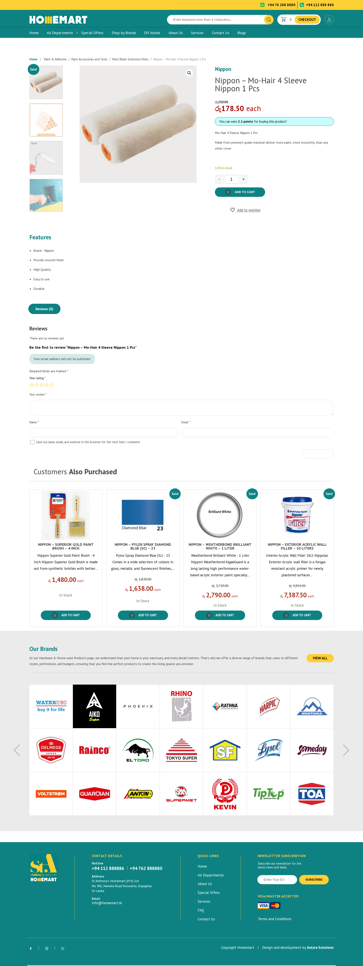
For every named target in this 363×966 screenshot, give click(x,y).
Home (34, 32)
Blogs (241, 32)
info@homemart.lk (107, 903)
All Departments (60, 32)
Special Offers (92, 32)
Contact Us (220, 32)
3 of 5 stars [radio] (41, 385)
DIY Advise (152, 32)
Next (346, 750)
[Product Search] (269, 19)
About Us (175, 32)
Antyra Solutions (320, 947)
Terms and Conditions (274, 918)
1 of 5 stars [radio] (31, 385)
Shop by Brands (124, 32)
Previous (16, 750)
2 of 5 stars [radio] (36, 385)
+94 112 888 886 (320, 4)
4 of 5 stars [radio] (47, 385)
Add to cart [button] (70, 615)
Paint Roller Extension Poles (130, 59)
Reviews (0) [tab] (44, 308)
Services (197, 32)
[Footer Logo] (43, 867)
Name (34, 422)
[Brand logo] (51, 706)
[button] (189, 73)
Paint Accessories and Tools (89, 59)
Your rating (37, 378)
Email (186, 422)
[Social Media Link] (30, 948)
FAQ (201, 910)
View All (320, 658)
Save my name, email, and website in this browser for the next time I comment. (88, 442)
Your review (38, 394)
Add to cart (245, 192)
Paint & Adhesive (55, 59)
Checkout (307, 19)
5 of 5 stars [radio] (52, 385)
